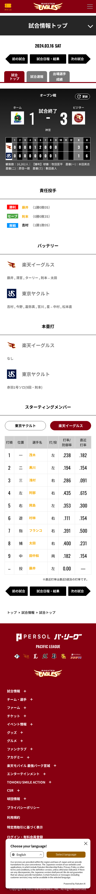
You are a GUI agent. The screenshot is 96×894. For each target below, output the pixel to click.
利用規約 (13, 817)
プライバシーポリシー (23, 807)
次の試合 (77, 58)
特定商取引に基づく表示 (25, 827)
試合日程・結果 (48, 58)
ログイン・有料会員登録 (25, 837)
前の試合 (18, 58)
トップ (12, 612)
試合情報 (27, 612)
